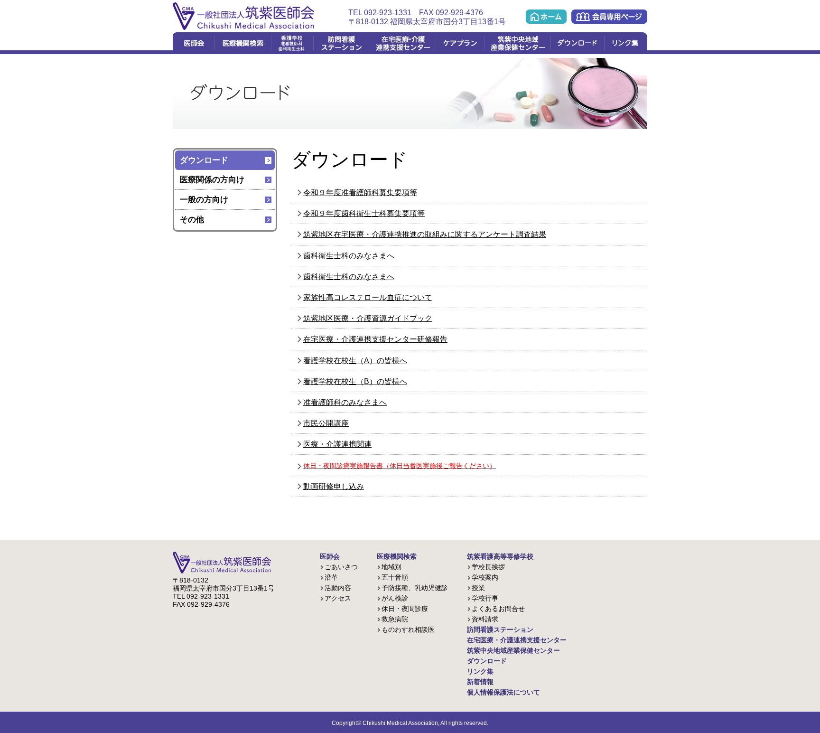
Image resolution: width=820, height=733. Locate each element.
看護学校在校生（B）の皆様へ (355, 381)
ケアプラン (460, 43)
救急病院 (395, 619)
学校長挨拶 (488, 567)
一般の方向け (204, 199)
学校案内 (485, 577)
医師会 (193, 43)
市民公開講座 (326, 423)
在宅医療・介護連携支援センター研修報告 (375, 339)
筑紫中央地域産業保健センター (517, 43)
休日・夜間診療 (405, 608)
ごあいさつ (341, 567)
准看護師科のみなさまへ (345, 402)
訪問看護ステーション (341, 43)
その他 (192, 219)
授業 (478, 588)
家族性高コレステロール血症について (367, 297)
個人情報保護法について (503, 692)
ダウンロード (577, 43)
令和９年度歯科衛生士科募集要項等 (364, 213)
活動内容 (338, 588)
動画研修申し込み (333, 486)
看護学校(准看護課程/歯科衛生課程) (292, 43)
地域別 (391, 567)
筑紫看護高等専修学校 (500, 556)
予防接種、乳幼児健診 (415, 588)
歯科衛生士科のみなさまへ (348, 256)
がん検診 (395, 598)
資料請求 (485, 619)
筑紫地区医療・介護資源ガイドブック (367, 318)
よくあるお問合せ (498, 608)
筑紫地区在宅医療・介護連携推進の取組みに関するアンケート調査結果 (424, 234)
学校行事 (485, 598)
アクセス (338, 598)
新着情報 (480, 682)
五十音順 (395, 577)
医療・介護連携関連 (337, 444)
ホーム (546, 16)
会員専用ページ (609, 16)
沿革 (331, 577)
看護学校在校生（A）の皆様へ (355, 361)
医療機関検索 (242, 43)
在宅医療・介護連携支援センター (403, 43)
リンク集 (625, 43)
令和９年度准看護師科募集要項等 (360, 192)
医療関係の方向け (212, 179)
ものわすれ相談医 (408, 629)
